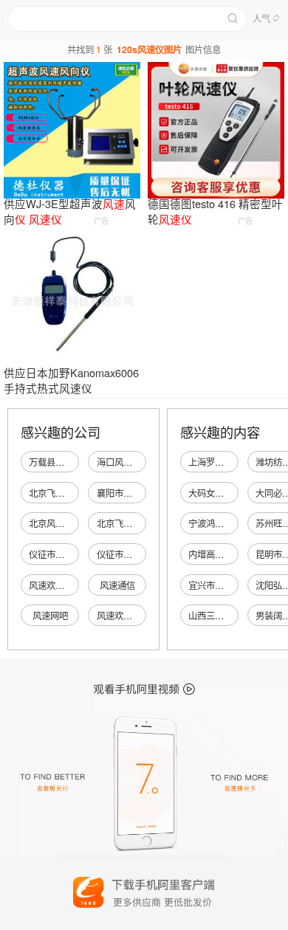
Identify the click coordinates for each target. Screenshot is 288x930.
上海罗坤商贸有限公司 (232, 462)
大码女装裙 (210, 493)
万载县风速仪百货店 (69, 462)
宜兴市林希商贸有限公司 (237, 585)
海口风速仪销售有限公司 (145, 462)
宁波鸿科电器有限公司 (232, 523)
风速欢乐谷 (51, 585)
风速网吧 (50, 615)
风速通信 (117, 585)
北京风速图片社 (60, 523)
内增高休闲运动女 (223, 554)
